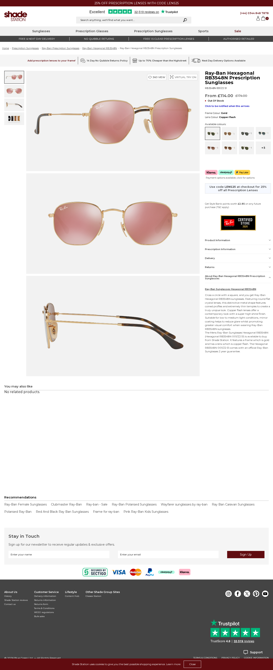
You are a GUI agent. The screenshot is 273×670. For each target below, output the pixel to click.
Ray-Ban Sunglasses (229, 332)
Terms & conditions (205, 658)
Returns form (41, 604)
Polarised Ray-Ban (18, 511)
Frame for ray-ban (106, 511)
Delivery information (45, 596)
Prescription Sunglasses (153, 31)
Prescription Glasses (92, 31)
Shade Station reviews (16, 600)
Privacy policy (230, 658)
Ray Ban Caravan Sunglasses (233, 504)
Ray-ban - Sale (96, 504)
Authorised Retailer (238, 38)
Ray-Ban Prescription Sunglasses (60, 48)
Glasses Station (93, 596)
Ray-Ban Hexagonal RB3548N (99, 48)
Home (5, 48)
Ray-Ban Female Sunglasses (25, 504)
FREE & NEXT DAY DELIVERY (37, 38)
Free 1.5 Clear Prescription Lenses (168, 38)
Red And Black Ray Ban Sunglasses (62, 511)
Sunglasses (41, 31)
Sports (203, 31)
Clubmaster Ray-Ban (66, 504)
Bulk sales (39, 616)
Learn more (173, 664)
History (8, 596)
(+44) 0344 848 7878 (254, 13)
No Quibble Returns (99, 38)
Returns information (45, 600)
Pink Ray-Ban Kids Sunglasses (145, 511)
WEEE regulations (44, 612)
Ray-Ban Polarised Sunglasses (134, 504)
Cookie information (256, 658)
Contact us (10, 604)
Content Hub (72, 596)
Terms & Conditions (44, 608)
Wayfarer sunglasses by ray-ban (184, 504)
